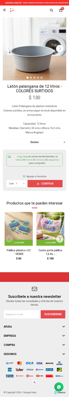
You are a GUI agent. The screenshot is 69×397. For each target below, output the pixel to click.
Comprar (47, 183)
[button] (51, 10)
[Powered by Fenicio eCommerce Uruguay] (59, 392)
